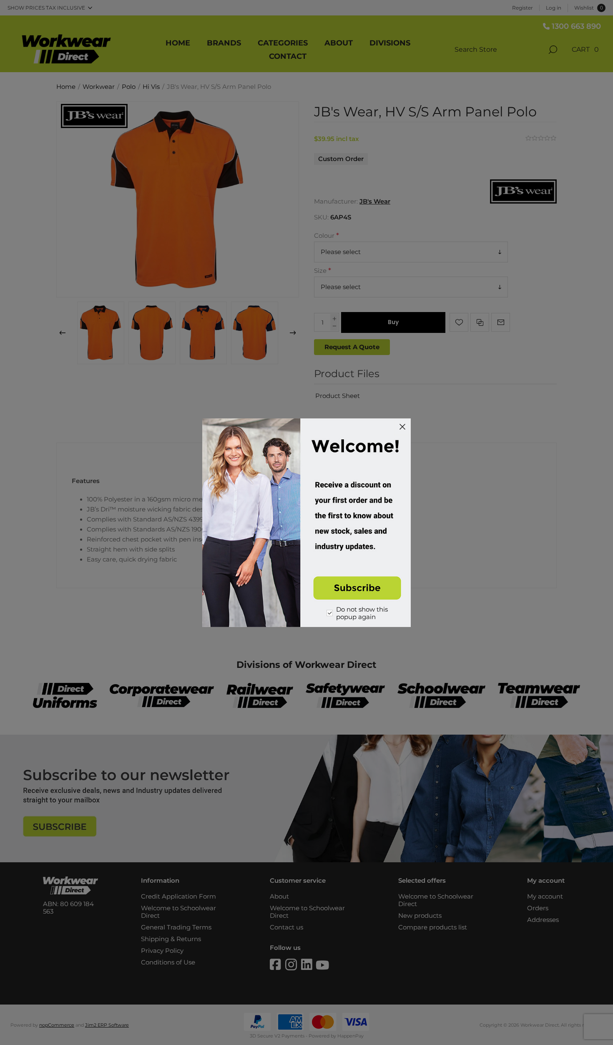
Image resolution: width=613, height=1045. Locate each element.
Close (402, 426)
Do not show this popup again (362, 613)
